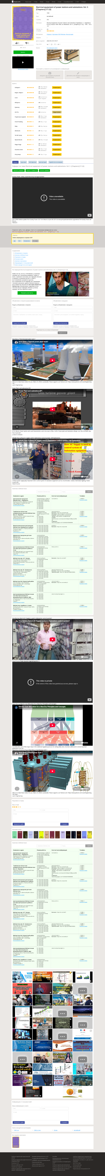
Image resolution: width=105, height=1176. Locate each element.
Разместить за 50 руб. (19, 323)
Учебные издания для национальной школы (20, 1157)
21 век (59, 2)
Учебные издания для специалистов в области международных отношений (82, 1157)
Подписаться (62, 332)
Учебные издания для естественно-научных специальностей (61, 1169)
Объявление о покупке (21, 253)
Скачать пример (44, 170)
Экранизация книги (23, 69)
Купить (23, 52)
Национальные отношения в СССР (81, 1168)
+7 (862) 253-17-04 (84, 546)
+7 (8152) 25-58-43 (84, 498)
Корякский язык (77, 1167)
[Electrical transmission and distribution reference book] (20, 835)
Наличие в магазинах (21, 261)
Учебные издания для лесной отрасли (61, 1167)
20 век (53, 2)
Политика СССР (15, 1163)
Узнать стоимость (32, 170)
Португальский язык (37, 1162)
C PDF (77, 2)
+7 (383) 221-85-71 (83, 559)
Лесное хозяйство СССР (17, 1165)
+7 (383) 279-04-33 (84, 569)
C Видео (83, 2)
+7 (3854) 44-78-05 (84, 605)
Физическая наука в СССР (38, 1166)
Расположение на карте (18, 505)
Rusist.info (17, 2)
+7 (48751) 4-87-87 (84, 535)
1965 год (16, 1130)
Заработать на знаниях (55, 162)
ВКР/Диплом (61, 34)
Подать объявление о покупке (21, 305)
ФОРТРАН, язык (77, 1163)
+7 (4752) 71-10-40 (84, 511)
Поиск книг (28, 2)
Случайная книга (68, 2)
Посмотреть (56, 87)
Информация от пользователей (24, 263)
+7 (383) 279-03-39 (83, 570)
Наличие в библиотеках (21, 255)
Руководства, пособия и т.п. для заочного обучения (83, 1160)
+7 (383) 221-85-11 (84, 558)
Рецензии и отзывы (20, 257)
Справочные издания (16, 1167)
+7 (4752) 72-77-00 (83, 514)
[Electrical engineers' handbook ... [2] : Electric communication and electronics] (57, 835)
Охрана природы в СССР (38, 1164)
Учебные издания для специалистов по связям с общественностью (21, 1169)
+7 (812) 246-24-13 (83, 582)
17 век (35, 2)
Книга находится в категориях (23, 265)
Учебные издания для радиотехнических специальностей (21, 1160)
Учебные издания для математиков (61, 1165)
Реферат (49, 34)
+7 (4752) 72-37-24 (83, 512)
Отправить (64, 824)
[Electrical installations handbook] (79, 835)
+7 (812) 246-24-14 (84, 581)
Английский (77, 1130)
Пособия (54, 1156)
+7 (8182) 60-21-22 (84, 525)
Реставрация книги (52, 48)
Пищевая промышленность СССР (40, 1156)
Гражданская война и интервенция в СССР (61, 1162)
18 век (41, 2)
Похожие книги (19, 259)
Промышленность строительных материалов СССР (60, 1159)
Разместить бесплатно (60, 323)
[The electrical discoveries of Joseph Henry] (46, 835)
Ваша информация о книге (20, 1106)
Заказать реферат (18, 170)
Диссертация (69, 34)
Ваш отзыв (15, 805)
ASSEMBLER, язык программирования (41, 1160)
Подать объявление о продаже (62, 305)
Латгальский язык (77, 1165)
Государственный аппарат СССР (40, 1158)
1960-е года (37, 1130)
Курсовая (55, 34)
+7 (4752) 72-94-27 (83, 515)
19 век (47, 2)
